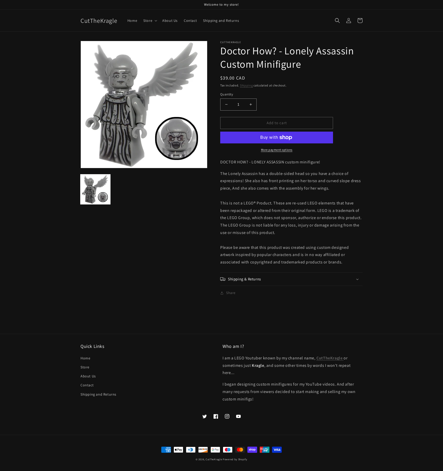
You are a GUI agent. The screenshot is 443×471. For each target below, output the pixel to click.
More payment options (277, 150)
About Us (88, 376)
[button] (149, 20)
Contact (87, 385)
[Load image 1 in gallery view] (95, 189)
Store (84, 367)
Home (85, 358)
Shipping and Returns (98, 394)
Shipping (246, 85)
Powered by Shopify (235, 459)
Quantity (226, 94)
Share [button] (231, 292)
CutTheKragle (214, 459)
